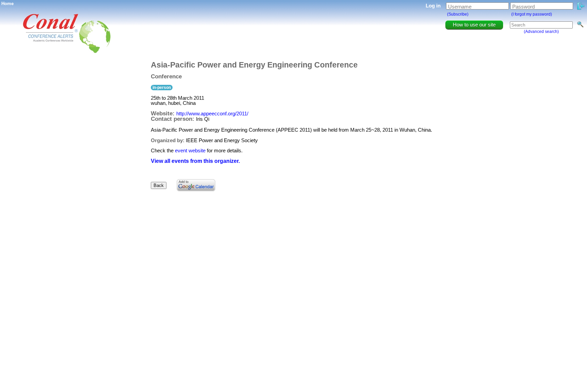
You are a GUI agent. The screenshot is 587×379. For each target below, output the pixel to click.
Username (460, 6)
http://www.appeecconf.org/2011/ (212, 113)
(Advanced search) (541, 31)
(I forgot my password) (531, 14)
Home (7, 3)
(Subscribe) (457, 14)
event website (190, 150)
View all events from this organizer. (195, 161)
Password (523, 6)
